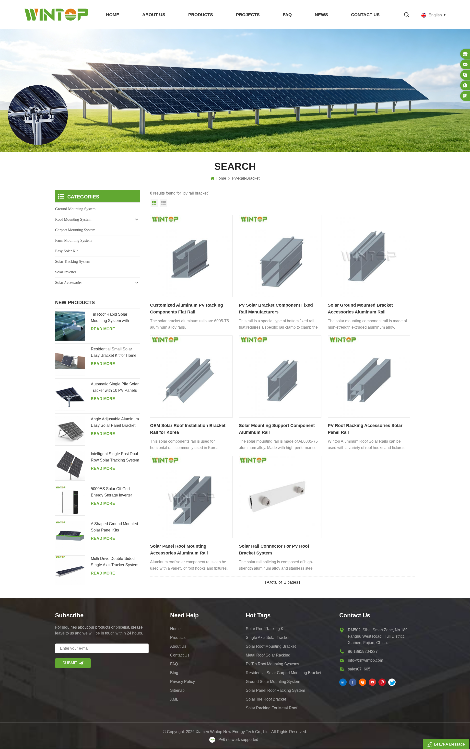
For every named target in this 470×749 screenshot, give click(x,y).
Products (200, 14)
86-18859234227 (363, 651)
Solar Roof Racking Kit (265, 629)
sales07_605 (359, 669)
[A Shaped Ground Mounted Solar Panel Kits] (70, 535)
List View (163, 203)
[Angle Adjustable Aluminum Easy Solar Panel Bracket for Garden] (70, 431)
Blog (174, 673)
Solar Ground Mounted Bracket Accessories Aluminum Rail (360, 308)
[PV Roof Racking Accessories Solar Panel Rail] (369, 376)
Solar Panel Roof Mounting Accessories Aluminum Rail (179, 549)
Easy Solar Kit (66, 251)
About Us (153, 14)
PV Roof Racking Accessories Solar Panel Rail (365, 429)
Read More (103, 329)
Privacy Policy (182, 682)
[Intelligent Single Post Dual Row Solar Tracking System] (70, 465)
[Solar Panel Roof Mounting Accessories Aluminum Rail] (191, 497)
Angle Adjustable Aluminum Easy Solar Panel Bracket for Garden (115, 423)
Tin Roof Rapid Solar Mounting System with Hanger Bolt (110, 318)
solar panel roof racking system (275, 690)
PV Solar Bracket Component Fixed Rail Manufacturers (276, 308)
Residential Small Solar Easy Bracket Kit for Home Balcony (113, 353)
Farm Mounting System (73, 240)
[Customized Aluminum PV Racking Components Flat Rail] (191, 256)
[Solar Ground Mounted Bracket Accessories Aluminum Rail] (369, 256)
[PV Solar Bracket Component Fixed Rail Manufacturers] (280, 256)
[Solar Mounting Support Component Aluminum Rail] (280, 376)
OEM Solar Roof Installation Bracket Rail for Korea (187, 429)
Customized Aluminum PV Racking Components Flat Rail (186, 308)
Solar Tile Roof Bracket (266, 699)
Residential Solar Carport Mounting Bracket (283, 673)
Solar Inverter (65, 272)
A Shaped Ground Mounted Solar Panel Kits (114, 527)
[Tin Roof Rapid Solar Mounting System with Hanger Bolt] (70, 326)
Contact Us (365, 14)
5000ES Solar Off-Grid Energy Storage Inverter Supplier (111, 492)
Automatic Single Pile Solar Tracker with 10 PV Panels (115, 387)
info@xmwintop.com (365, 660)
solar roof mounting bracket (271, 646)
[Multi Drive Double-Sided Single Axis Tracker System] (70, 570)
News (321, 14)
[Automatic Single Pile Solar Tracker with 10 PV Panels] (70, 396)
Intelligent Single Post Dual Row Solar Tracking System (115, 457)
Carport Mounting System (75, 230)
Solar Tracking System (72, 261)
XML (174, 699)
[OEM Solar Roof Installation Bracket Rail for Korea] (191, 376)
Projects (248, 14)
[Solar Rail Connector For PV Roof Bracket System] (280, 497)
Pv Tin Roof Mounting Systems (272, 664)
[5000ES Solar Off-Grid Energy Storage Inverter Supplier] (70, 500)
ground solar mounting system (273, 682)
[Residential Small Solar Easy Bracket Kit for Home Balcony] (70, 361)
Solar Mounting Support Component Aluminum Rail (277, 429)
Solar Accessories (68, 282)
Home (112, 14)
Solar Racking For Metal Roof (271, 708)
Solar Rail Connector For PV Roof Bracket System (274, 549)
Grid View (154, 203)
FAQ (287, 14)
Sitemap (177, 690)
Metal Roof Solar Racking (268, 655)
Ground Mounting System (75, 209)
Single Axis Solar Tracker (268, 637)
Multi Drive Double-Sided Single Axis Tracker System (114, 561)
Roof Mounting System (73, 219)
